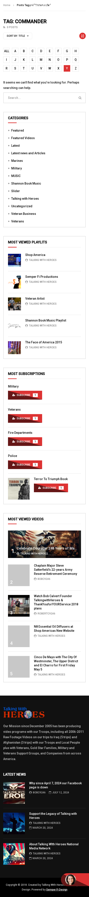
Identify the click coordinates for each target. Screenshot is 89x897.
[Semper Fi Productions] (14, 282)
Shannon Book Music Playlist (45, 320)
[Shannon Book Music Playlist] (14, 325)
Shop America (35, 255)
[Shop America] (14, 260)
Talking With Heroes (43, 260)
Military (16, 168)
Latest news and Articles (28, 153)
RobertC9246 (46, 613)
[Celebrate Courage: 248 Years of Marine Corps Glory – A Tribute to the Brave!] (44, 544)
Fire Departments (20, 432)
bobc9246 (44, 578)
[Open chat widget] (75, 879)
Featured (17, 130)
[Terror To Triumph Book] (19, 489)
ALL (6, 51)
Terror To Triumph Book (51, 479)
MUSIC (16, 176)
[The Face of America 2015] (14, 347)
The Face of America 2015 (43, 342)
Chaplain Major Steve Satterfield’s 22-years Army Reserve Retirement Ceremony (55, 569)
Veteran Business (23, 213)
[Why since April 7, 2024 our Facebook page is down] (14, 793)
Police (12, 456)
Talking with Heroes (25, 198)
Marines (17, 160)
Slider (15, 191)
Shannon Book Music (26, 183)
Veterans (17, 221)
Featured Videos (23, 138)
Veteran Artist (34, 298)
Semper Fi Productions (41, 276)
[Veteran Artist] (14, 303)
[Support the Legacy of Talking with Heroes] (14, 823)
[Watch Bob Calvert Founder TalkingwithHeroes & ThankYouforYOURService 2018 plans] (19, 606)
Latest (15, 145)
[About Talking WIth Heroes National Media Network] (14, 854)
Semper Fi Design (56, 889)
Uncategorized (21, 206)
